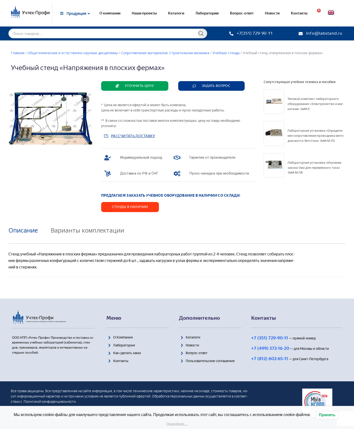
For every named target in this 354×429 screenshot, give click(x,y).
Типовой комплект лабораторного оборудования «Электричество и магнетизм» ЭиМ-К (316, 104)
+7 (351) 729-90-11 (269, 338)
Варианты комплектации (87, 230)
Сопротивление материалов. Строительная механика (165, 53)
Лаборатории (207, 13)
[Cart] (317, 13)
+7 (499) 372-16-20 (270, 348)
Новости (272, 13)
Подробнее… (177, 424)
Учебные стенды (226, 53)
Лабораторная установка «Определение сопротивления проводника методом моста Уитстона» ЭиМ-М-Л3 (316, 136)
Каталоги (176, 13)
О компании (109, 13)
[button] (134, 86)
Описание (23, 230)
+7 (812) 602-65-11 (269, 358)
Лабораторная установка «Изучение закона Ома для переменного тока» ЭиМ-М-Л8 (314, 168)
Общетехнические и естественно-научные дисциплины (72, 53)
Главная (17, 53)
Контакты (299, 13)
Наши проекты (144, 13)
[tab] (26, 230)
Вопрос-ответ (242, 13)
